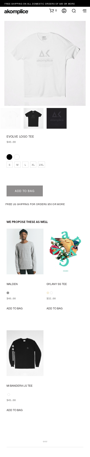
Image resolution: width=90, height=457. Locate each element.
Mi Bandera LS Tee (20, 385)
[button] (53, 10)
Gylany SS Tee (57, 284)
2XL (41, 164)
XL (33, 164)
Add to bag (25, 191)
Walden (12, 284)
